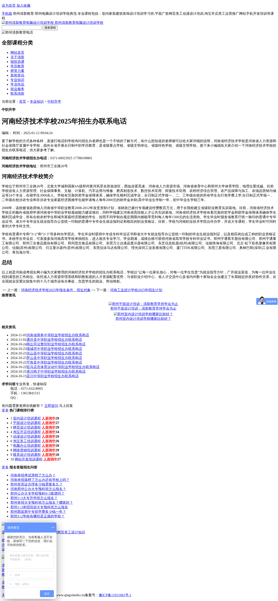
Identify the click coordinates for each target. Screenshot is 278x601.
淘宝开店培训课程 (27, 432)
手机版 (7, 13)
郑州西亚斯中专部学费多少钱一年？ (38, 511)
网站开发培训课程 (29, 459)
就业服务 (17, 89)
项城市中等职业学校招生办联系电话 (54, 349)
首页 (22, 101)
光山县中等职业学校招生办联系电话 (54, 353)
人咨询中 (49, 418)
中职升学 (54, 101)
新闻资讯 (17, 75)
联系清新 (17, 93)
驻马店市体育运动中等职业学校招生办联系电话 (62, 367)
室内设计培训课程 (27, 418)
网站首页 (17, 52)
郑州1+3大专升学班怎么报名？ (34, 498)
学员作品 (17, 84)
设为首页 (9, 5)
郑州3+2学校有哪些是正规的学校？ (37, 516)
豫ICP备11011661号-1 (115, 595)
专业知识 (17, 80)
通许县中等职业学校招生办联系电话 (54, 339)
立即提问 (51, 406)
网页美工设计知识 (71, 532)
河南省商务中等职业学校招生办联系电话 (57, 335)
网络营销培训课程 (27, 450)
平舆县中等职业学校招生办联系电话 (54, 362)
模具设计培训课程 (27, 454)
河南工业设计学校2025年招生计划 (136, 290)
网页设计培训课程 (27, 427)
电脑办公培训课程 (27, 445)
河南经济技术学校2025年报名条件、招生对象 (56, 290)
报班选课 (17, 61)
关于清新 (17, 57)
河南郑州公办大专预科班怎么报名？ (38, 489)
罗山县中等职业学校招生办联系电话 (54, 358)
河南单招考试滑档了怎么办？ (33, 475)
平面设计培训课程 (27, 423)
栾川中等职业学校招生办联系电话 (52, 376)
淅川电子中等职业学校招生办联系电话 (56, 371)
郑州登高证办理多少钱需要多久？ (36, 484)
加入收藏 (23, 5)
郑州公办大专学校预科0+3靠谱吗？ (37, 493)
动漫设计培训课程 (27, 436)
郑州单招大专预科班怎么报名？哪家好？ (41, 502)
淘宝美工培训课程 (27, 441)
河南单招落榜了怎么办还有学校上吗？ (40, 480)
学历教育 (17, 66)
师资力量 (17, 71)
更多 (5, 410)
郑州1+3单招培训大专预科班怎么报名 (39, 507)
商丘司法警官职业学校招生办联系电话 (56, 344)
